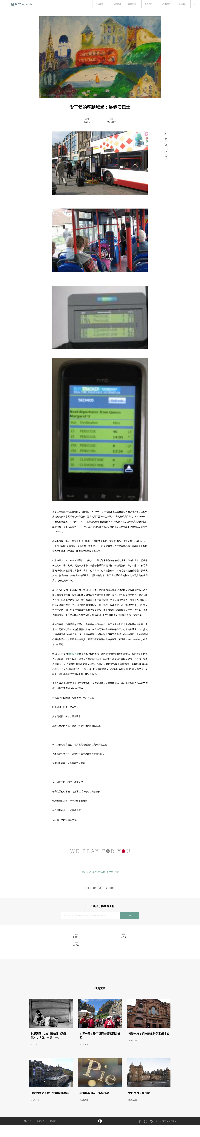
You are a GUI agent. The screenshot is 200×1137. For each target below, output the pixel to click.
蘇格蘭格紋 (73, 654)
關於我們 (27, 1121)
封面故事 (99, 4)
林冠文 (87, 122)
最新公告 (40, 1121)
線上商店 (182, 4)
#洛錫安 (93, 872)
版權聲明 (54, 1121)
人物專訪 (117, 4)
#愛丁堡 (109, 872)
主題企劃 (148, 4)
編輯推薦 (132, 4)
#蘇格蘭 (101, 872)
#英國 (116, 872)
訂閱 (129, 915)
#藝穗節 (85, 872)
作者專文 (166, 4)
